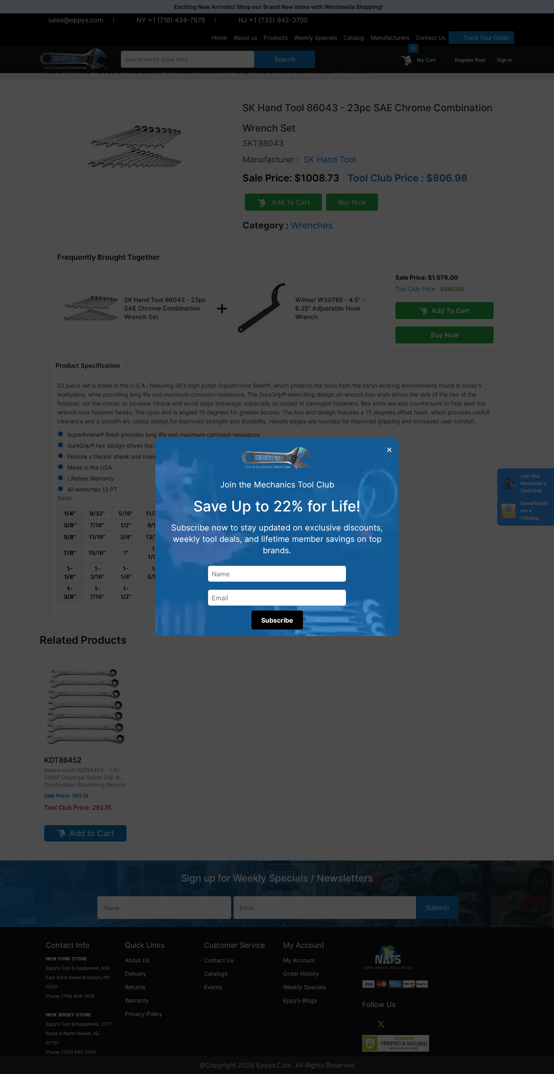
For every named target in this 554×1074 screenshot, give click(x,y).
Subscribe (277, 620)
